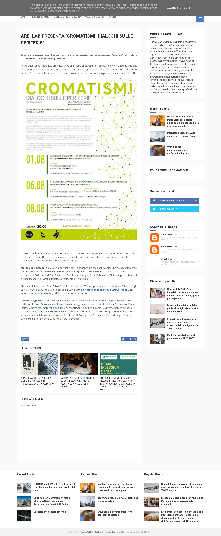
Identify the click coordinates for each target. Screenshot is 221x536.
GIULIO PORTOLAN (169, 234)
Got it (188, 8)
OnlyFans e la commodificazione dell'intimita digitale (178, 149)
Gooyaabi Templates (143, 532)
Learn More (174, 8)
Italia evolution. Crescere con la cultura (45, 304)
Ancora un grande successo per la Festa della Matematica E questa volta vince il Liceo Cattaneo (77, 382)
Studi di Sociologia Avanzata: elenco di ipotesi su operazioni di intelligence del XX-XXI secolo (182, 487)
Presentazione (39, 17)
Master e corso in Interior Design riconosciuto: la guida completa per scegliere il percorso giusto (116, 487)
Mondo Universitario (67, 17)
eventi (25, 339)
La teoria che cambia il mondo (50, 512)
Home (22, 17)
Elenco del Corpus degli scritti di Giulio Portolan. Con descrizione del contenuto (182, 501)
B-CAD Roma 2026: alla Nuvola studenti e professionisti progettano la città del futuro (37, 381)
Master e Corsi (95, 17)
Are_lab (117, 54)
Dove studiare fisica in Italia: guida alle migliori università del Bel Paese (182, 308)
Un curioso (166, 259)
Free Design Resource (104, 532)
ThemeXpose (85, 532)
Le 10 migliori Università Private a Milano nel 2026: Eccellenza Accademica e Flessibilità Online (52, 501)
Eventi (113, 17)
